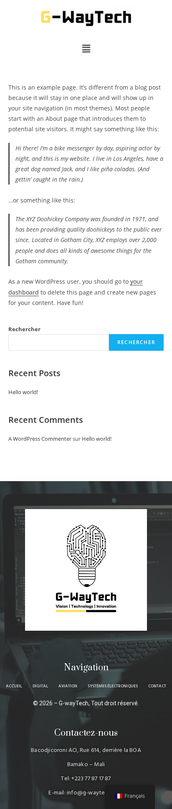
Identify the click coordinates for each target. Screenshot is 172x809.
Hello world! (23, 392)
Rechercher (24, 329)
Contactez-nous (86, 733)
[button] (86, 48)
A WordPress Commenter (39, 438)
